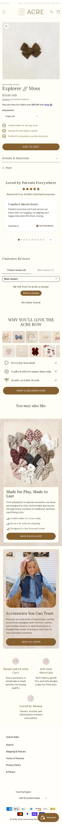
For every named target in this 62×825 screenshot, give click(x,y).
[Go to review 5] (29, 239)
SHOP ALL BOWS (31, 642)
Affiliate (10, 772)
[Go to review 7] (35, 239)
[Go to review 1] (19, 240)
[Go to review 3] (24, 239)
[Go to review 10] (43, 239)
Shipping (6, 99)
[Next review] (50, 239)
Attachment (8, 110)
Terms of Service (15, 758)
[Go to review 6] (32, 239)
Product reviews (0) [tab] (16, 270)
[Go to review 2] (21, 239)
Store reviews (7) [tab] (45, 270)
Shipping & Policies (16, 751)
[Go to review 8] (38, 239)
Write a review (31, 293)
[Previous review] (11, 239)
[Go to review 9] (40, 239)
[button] (3, 12)
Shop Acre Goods (26, 819)
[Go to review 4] (27, 239)
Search (10, 745)
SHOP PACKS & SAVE (31, 536)
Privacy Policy (13, 765)
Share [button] (9, 168)
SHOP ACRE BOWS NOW (31, 390)
